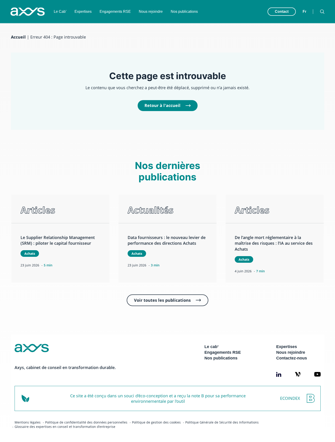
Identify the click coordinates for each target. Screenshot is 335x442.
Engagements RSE (115, 11)
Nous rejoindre (151, 11)
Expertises (83, 11)
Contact (282, 11)
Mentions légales (28, 422)
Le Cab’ (60, 11)
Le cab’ (211, 346)
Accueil (18, 37)
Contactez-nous (291, 358)
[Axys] (27, 12)
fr (304, 11)
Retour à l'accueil (162, 105)
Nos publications (184, 11)
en (305, 7)
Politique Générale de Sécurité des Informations (222, 422)
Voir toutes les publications (162, 300)
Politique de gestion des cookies (156, 422)
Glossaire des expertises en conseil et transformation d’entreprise (65, 426)
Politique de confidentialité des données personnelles (86, 422)
